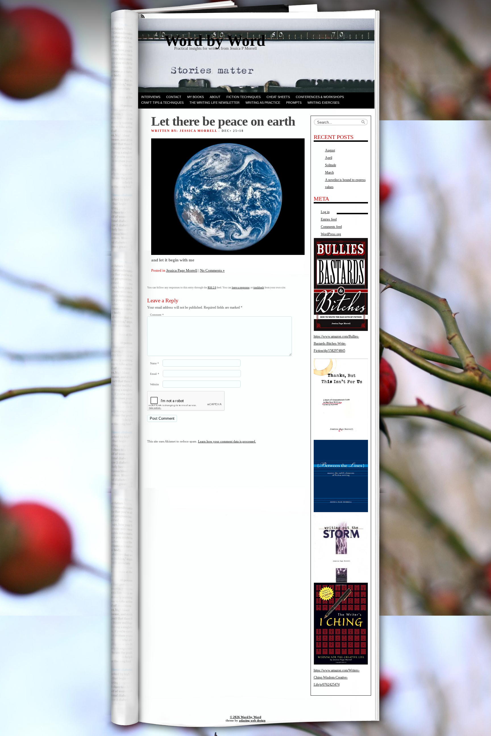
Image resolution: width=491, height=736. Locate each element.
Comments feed (331, 227)
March (329, 172)
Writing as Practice (263, 102)
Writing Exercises (323, 102)
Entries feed (329, 219)
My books (195, 97)
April (328, 158)
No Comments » (212, 270)
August (330, 150)
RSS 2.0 (212, 287)
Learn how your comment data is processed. (227, 441)
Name (154, 363)
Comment (157, 314)
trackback (258, 287)
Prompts (293, 102)
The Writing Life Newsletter (215, 102)
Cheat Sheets (278, 97)
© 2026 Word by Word (245, 717)
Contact (173, 97)
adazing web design (252, 720)
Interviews (150, 97)
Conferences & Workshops (320, 97)
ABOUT (215, 97)
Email (154, 373)
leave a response (240, 287)
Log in (325, 212)
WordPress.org (331, 234)
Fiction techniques (243, 97)
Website (154, 384)
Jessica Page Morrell (181, 270)
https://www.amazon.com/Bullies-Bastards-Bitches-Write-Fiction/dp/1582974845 (336, 343)
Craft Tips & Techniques (162, 102)
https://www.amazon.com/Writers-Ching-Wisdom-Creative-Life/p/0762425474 (337, 677)
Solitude (330, 165)
